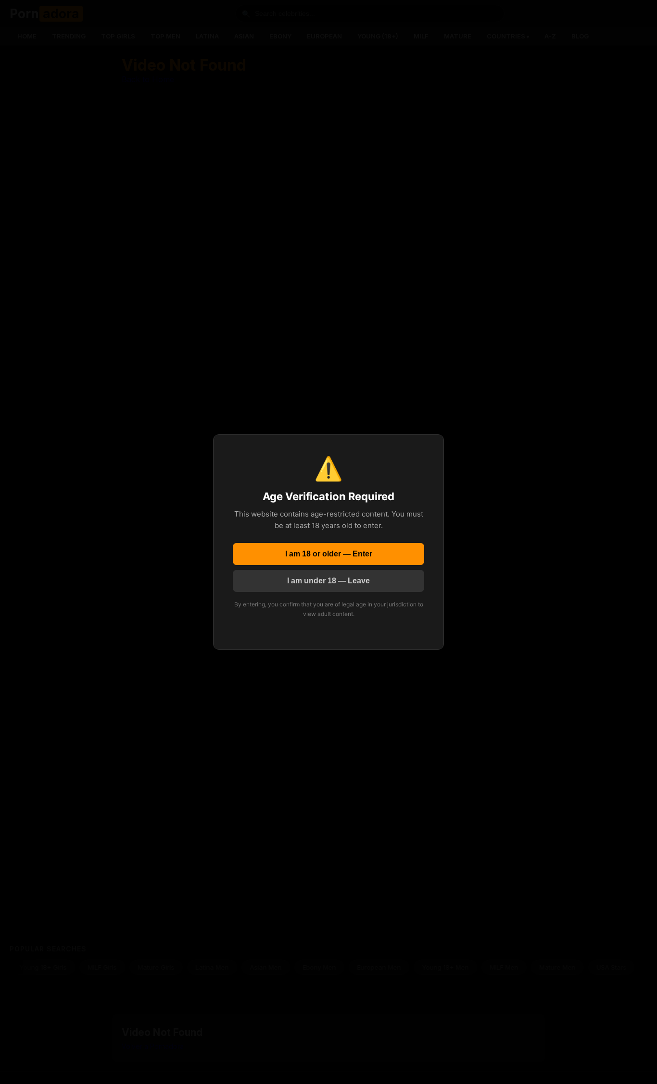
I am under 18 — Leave (328, 581)
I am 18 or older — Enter (328, 554)
